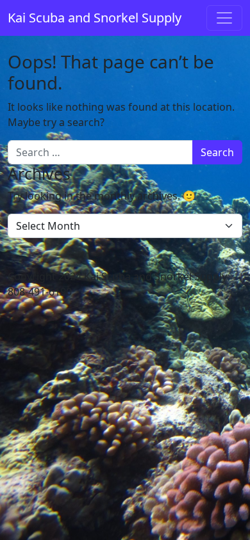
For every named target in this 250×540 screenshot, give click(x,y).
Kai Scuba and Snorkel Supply (94, 17)
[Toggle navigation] (224, 18)
